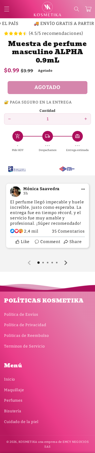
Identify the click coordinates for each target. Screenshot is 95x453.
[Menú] (6, 9)
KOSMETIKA (27, 442)
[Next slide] (66, 263)
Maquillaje (14, 390)
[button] (76, 9)
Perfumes (13, 400)
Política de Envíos (21, 314)
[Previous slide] (30, 263)
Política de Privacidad (25, 325)
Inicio (9, 379)
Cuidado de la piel (21, 421)
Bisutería (13, 411)
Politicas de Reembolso (26, 335)
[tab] (38, 262)
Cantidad (47, 111)
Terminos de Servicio (24, 346)
